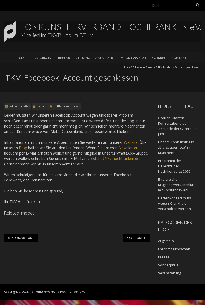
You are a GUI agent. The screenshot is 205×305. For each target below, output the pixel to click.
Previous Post (22, 238)
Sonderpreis (168, 265)
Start (23, 58)
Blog (23, 147)
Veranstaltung (169, 273)
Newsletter (128, 147)
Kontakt (179, 58)
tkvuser (41, 106)
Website (131, 142)
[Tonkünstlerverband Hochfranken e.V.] (102, 23)
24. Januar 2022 (19, 106)
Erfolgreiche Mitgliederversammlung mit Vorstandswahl (177, 184)
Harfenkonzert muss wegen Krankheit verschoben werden (175, 203)
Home (126, 67)
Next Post (135, 238)
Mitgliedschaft (134, 58)
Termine (63, 58)
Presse (151, 67)
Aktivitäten (105, 58)
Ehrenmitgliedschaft (174, 249)
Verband (82, 58)
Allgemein (139, 67)
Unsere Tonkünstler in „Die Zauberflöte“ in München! (176, 147)
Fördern (159, 58)
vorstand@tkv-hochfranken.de (113, 158)
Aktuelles (42, 58)
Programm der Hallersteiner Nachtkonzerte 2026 (174, 166)
